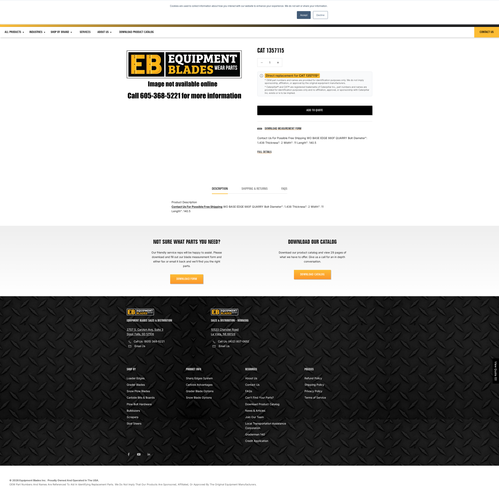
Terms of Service (315, 397)
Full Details (264, 152)
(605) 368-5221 (154, 341)
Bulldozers (133, 410)
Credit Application (256, 440)
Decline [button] (320, 15)
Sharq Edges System (199, 378)
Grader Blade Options (199, 391)
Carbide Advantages (199, 384)
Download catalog (312, 274)
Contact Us (487, 32)
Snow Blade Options (199, 397)
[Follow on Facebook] (129, 454)
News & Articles (255, 410)
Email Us (139, 346)
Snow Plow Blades (138, 391)
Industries (36, 32)
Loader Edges (135, 378)
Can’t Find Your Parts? (259, 397)
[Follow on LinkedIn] (149, 454)
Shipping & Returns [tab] (255, 189)
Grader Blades (136, 384)
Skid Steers (134, 423)
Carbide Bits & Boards (141, 397)
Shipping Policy (314, 384)
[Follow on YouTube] (139, 454)
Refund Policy (313, 378)
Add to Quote (314, 110)
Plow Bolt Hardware (139, 404)
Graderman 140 (255, 434)
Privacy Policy (313, 391)
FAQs (248, 391)
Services (85, 32)
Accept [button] (303, 15)
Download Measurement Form (283, 129)
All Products (13, 32)
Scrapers (132, 417)
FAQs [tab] (284, 189)
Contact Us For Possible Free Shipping (197, 206)
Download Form (186, 279)
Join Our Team (254, 417)
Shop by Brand (60, 32)
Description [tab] (220, 189)
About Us (103, 32)
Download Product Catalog (136, 32)
